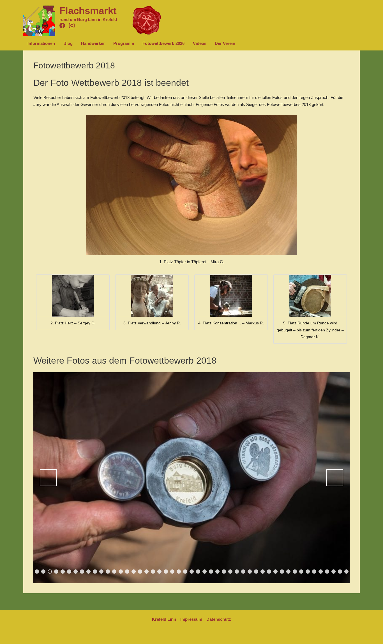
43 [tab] (308, 572)
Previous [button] (48, 477)
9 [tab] (88, 571)
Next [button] (334, 477)
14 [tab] (121, 572)
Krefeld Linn (164, 619)
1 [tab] (37, 571)
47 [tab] (334, 572)
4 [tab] (56, 571)
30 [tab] (224, 572)
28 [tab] (211, 572)
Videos (199, 43)
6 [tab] (69, 571)
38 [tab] (276, 572)
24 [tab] (185, 572)
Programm (123, 43)
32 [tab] (237, 572)
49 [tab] (347, 572)
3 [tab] (50, 571)
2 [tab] (43, 571)
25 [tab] (192, 572)
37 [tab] (269, 572)
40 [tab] (288, 572)
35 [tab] (256, 572)
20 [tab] (159, 572)
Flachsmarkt (88, 10)
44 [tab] (314, 572)
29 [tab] (218, 572)
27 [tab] (205, 572)
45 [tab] (321, 572)
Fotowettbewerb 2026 (163, 43)
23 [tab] (179, 572)
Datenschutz (218, 619)
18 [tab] (147, 572)
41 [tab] (295, 572)
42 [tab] (301, 572)
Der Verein (225, 43)
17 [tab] (140, 572)
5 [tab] (63, 571)
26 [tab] (198, 572)
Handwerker (93, 43)
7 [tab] (75, 571)
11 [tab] (101, 572)
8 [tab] (82, 571)
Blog (68, 43)
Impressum (191, 619)
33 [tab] (243, 572)
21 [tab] (166, 572)
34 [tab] (250, 572)
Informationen (41, 43)
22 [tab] (172, 572)
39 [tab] (282, 572)
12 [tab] (108, 572)
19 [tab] (153, 572)
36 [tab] (263, 572)
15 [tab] (127, 572)
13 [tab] (114, 572)
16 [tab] (134, 572)
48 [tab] (340, 572)
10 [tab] (95, 572)
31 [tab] (230, 572)
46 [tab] (327, 572)
